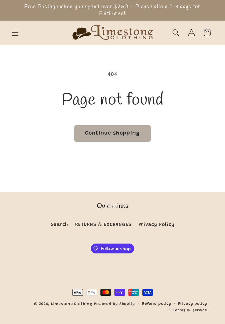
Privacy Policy (157, 224)
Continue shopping (112, 133)
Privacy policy (192, 304)
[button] (15, 33)
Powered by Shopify (114, 304)
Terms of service (190, 310)
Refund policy (156, 304)
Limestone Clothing (71, 304)
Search (59, 224)
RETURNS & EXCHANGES (103, 224)
